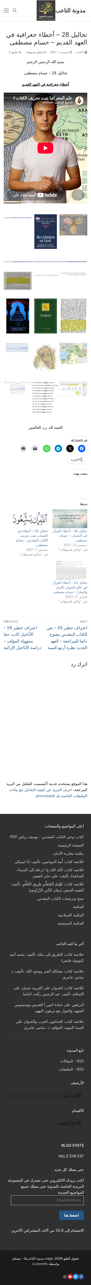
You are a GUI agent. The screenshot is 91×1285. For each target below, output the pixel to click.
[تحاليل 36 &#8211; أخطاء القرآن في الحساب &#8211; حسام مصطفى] (69, 519)
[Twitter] (75, 1276)
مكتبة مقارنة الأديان (68, 853)
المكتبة (78, 906)
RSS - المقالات (72, 1061)
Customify (40, 1264)
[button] (73, 225)
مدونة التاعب (70, 10)
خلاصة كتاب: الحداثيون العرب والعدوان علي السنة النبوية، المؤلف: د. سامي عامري (50, 1024)
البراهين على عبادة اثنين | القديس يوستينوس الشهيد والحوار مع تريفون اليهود (49, 1007)
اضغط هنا (71, 1215)
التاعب (80, 52)
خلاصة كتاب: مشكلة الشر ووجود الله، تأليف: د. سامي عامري (47, 974)
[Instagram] (64, 1276)
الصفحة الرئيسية (71, 845)
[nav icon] (6, 10)
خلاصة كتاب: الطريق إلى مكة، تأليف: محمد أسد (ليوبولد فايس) (47, 957)
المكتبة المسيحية (71, 923)
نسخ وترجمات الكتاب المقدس (60, 898)
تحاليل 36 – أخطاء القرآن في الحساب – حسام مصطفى (69, 535)
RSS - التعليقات (71, 1069)
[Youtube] (70, 1276)
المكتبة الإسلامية (71, 915)
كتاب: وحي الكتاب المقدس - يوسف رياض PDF (47, 836)
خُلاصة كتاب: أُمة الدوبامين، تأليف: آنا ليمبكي (49, 861)
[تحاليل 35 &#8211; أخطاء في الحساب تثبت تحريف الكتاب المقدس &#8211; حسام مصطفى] (30, 519)
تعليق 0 (13, 52)
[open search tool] (15, 10)
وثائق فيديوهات (34, 52)
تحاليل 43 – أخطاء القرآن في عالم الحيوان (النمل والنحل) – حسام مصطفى (69, 587)
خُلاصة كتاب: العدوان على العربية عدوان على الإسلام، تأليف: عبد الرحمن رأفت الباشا (49, 991)
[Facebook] (81, 1276)
